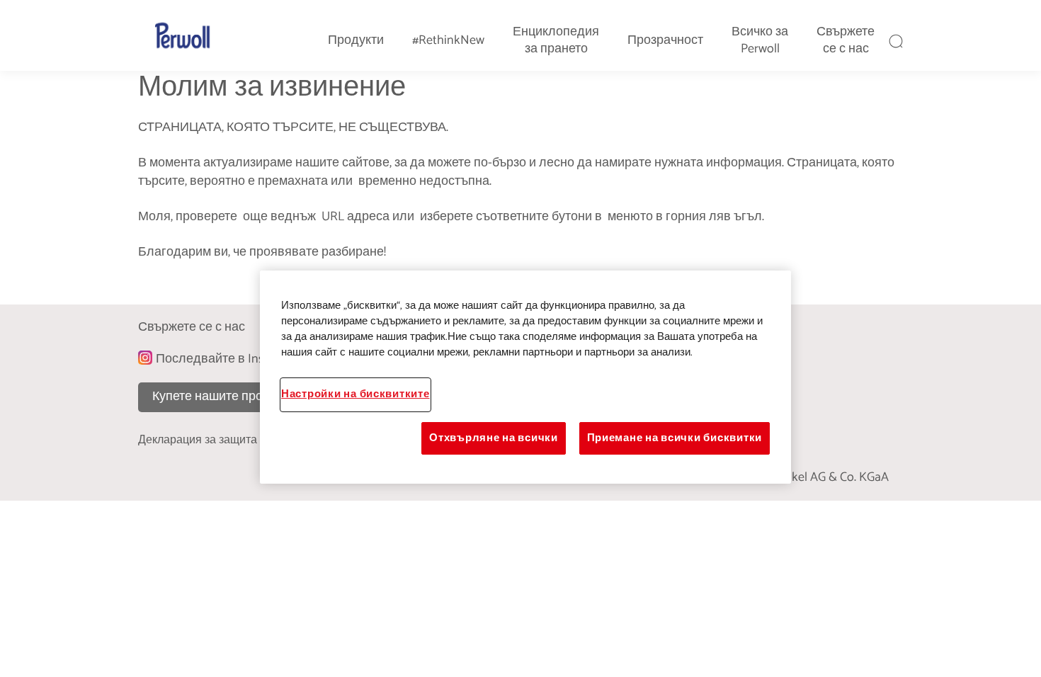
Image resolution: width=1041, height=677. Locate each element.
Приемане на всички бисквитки (675, 438)
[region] (525, 377)
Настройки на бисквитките (355, 394)
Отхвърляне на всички (493, 438)
